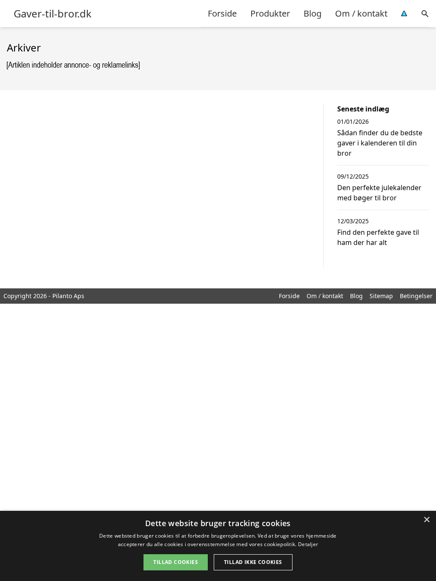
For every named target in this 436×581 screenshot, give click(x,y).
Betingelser (416, 296)
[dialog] (218, 546)
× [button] (426, 520)
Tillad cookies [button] (175, 562)
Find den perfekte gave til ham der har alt (378, 237)
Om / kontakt (361, 13)
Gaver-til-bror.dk (53, 13)
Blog (312, 13)
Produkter (270, 13)
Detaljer (308, 544)
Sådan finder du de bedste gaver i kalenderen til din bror (379, 143)
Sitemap (381, 296)
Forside (222, 13)
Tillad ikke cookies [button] (253, 562)
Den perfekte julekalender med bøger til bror (379, 192)
